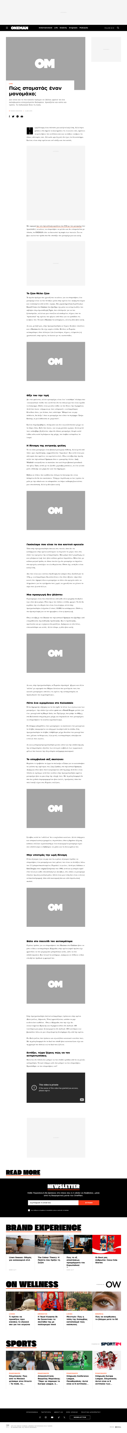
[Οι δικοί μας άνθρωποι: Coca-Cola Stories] (106, 1244)
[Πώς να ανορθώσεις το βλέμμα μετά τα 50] (106, 1301)
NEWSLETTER (80, 1417)
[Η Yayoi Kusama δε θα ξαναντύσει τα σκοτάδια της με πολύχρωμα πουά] (49, 1301)
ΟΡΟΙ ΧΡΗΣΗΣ (72, 1412)
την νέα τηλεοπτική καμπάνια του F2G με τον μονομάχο (59, 226)
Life (56, 28)
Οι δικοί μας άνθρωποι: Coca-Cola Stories (106, 1260)
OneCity (63, 28)
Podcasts (84, 28)
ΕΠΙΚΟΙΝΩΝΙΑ (32, 1412)
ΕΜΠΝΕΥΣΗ (42, 1314)
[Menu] (7, 28)
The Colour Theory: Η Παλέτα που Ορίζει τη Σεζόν (49, 1260)
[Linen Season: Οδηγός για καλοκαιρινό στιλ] (20, 1244)
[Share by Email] (22, 116)
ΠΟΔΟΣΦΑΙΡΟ (14, 1373)
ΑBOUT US (58, 1412)
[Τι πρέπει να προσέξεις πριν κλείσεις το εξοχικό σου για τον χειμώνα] (20, 1301)
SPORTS (21, 1344)
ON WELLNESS (32, 1285)
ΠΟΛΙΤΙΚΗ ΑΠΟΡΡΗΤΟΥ (91, 1412)
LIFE (11, 83)
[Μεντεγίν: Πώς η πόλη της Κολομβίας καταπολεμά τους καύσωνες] (78, 1301)
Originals (73, 28)
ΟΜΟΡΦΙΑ (99, 1314)
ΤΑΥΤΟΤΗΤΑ (46, 1412)
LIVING (12, 1314)
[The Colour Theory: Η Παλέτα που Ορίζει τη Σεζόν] (49, 1244)
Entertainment (45, 28)
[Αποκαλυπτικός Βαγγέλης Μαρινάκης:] (49, 1360)
